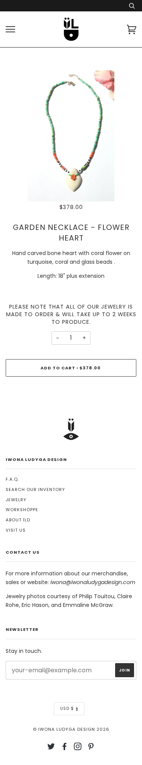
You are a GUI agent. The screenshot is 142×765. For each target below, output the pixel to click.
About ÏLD (18, 520)
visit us (16, 530)
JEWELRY (16, 500)
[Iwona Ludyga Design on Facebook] (65, 748)
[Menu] (10, 29)
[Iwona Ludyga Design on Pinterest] (91, 748)
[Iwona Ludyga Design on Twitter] (51, 748)
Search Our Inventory (35, 489)
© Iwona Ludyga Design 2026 (71, 729)
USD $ (67, 708)
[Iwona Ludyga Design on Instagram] (78, 748)
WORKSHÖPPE (22, 510)
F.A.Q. (12, 479)
